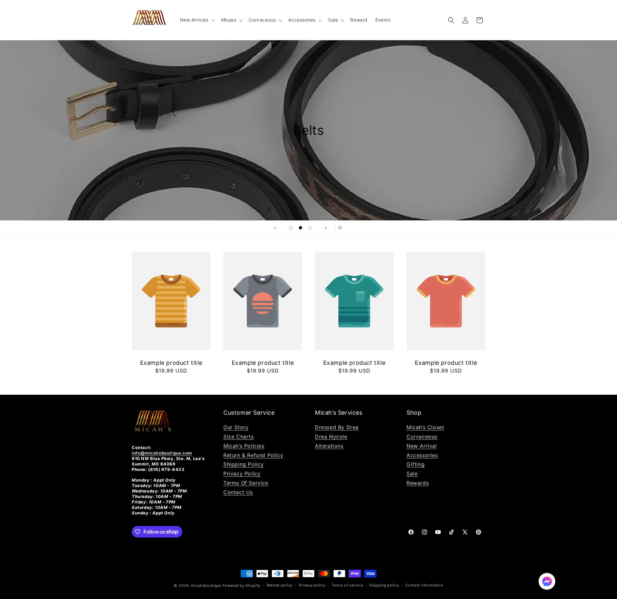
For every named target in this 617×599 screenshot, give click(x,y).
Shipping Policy (243, 464)
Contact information (424, 585)
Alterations (329, 446)
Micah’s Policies (243, 446)
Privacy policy (312, 585)
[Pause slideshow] (342, 228)
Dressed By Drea (337, 427)
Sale (412, 473)
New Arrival (422, 446)
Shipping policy (384, 585)
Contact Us (238, 492)
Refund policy (279, 585)
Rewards (418, 483)
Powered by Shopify (241, 585)
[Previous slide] (275, 228)
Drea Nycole (331, 436)
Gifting (416, 464)
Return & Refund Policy (253, 455)
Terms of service (347, 585)
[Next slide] (326, 228)
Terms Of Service (245, 483)
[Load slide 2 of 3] (300, 228)
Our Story (235, 427)
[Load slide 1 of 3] (291, 228)
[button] (196, 20)
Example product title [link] (171, 362)
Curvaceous (422, 436)
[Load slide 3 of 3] (310, 228)
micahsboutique (206, 585)
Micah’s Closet (425, 427)
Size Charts (238, 436)
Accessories (422, 455)
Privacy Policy (241, 473)
